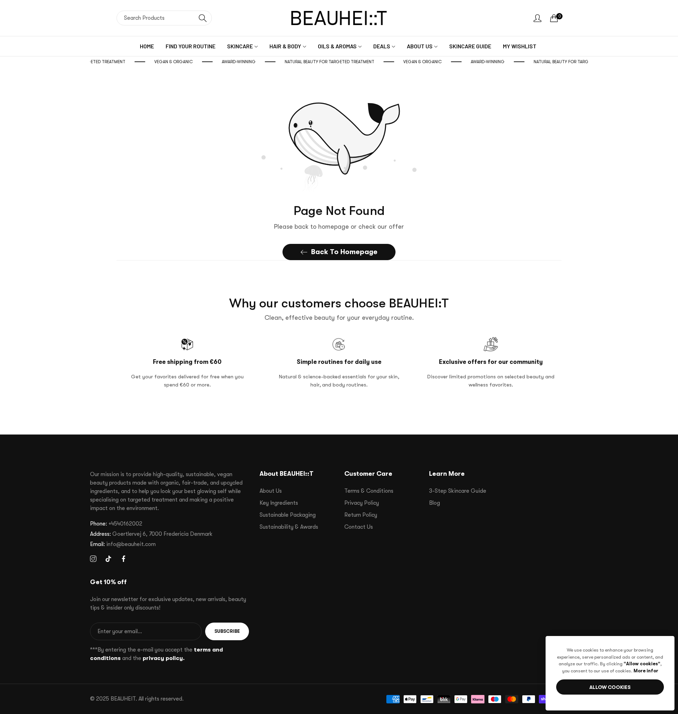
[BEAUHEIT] (339, 18)
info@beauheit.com (123, 544)
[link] (182, 62)
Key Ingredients (279, 503)
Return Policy (360, 515)
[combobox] (164, 18)
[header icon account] (537, 18)
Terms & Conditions (368, 491)
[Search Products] (203, 18)
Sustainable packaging (288, 515)
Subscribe (227, 631)
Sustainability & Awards (289, 527)
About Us (271, 491)
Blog (434, 503)
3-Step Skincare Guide (457, 491)
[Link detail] (93, 559)
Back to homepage (344, 252)
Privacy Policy (361, 503)
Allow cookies (610, 687)
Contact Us (358, 527)
